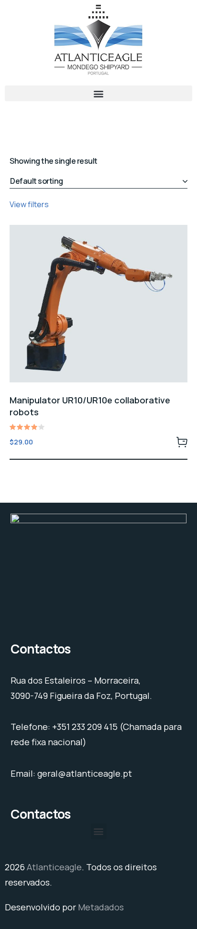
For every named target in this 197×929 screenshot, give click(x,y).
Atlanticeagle (54, 867)
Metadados (101, 907)
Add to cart (181, 441)
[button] (98, 93)
